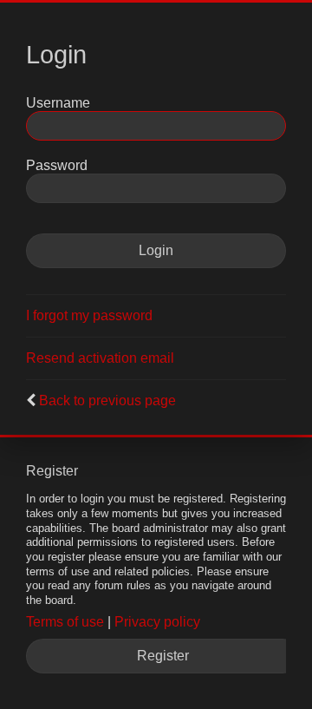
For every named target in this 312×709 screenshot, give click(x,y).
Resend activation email (100, 358)
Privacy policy (157, 621)
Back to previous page (107, 400)
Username (58, 102)
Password (57, 165)
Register (163, 655)
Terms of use (65, 621)
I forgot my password (89, 315)
